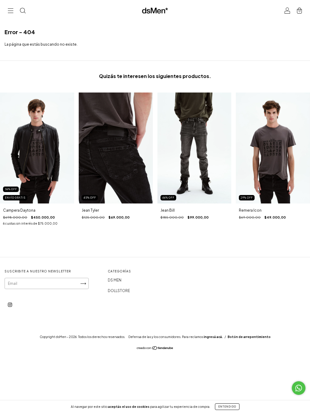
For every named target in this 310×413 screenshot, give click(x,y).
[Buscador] (23, 11)
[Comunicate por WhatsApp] (298, 388)
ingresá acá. (213, 337)
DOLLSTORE (119, 290)
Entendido (227, 406)
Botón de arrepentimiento (249, 337)
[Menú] (11, 11)
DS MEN (114, 280)
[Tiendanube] (155, 348)
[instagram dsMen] (10, 305)
